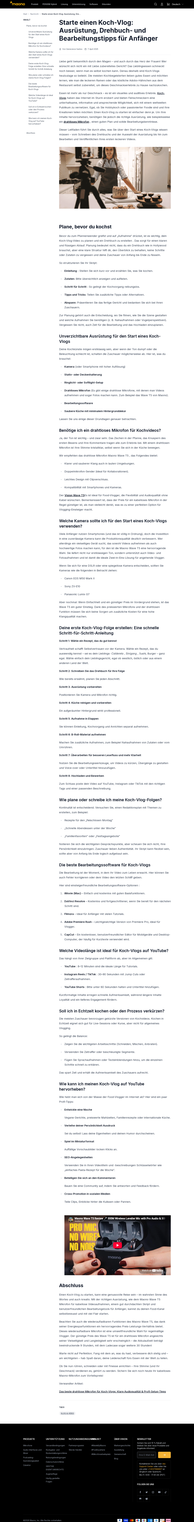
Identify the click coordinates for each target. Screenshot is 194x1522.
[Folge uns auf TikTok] (166, 1492)
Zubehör (27, 1465)
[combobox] (178, 4)
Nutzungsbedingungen (56, 1457)
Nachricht (34, 14)
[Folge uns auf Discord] (140, 1498)
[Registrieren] (164, 1455)
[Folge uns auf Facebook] (140, 1492)
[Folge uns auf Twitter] (147, 1492)
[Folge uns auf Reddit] (147, 1498)
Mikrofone (27, 1445)
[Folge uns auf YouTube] (159, 1492)
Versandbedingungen (55, 1445)
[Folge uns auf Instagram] (153, 1492)
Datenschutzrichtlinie (55, 1462)
